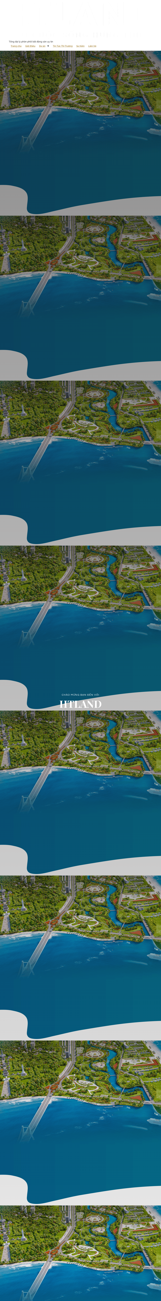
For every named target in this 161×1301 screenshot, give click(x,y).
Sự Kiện (80, 46)
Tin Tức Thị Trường (63, 46)
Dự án (42, 46)
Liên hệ (92, 46)
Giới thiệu (30, 46)
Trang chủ (16, 46)
